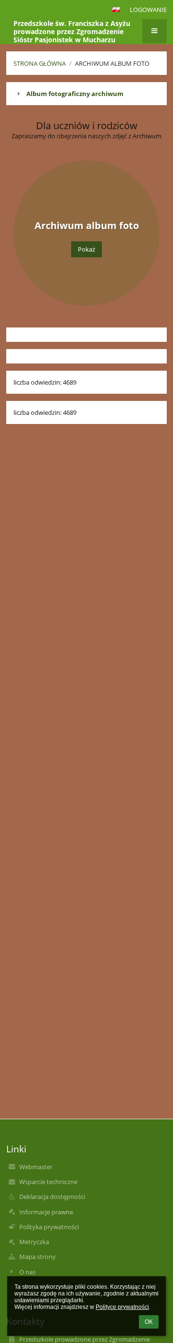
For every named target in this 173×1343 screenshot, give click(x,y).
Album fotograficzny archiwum (75, 93)
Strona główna (39, 63)
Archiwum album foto (112, 63)
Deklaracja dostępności (52, 1196)
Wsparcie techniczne (48, 1181)
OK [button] (149, 1322)
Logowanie (148, 9)
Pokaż (86, 249)
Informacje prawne (46, 1212)
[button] (116, 9)
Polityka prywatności (49, 1226)
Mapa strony (37, 1256)
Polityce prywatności (122, 1307)
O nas (27, 1272)
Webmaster (35, 1166)
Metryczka (34, 1241)
